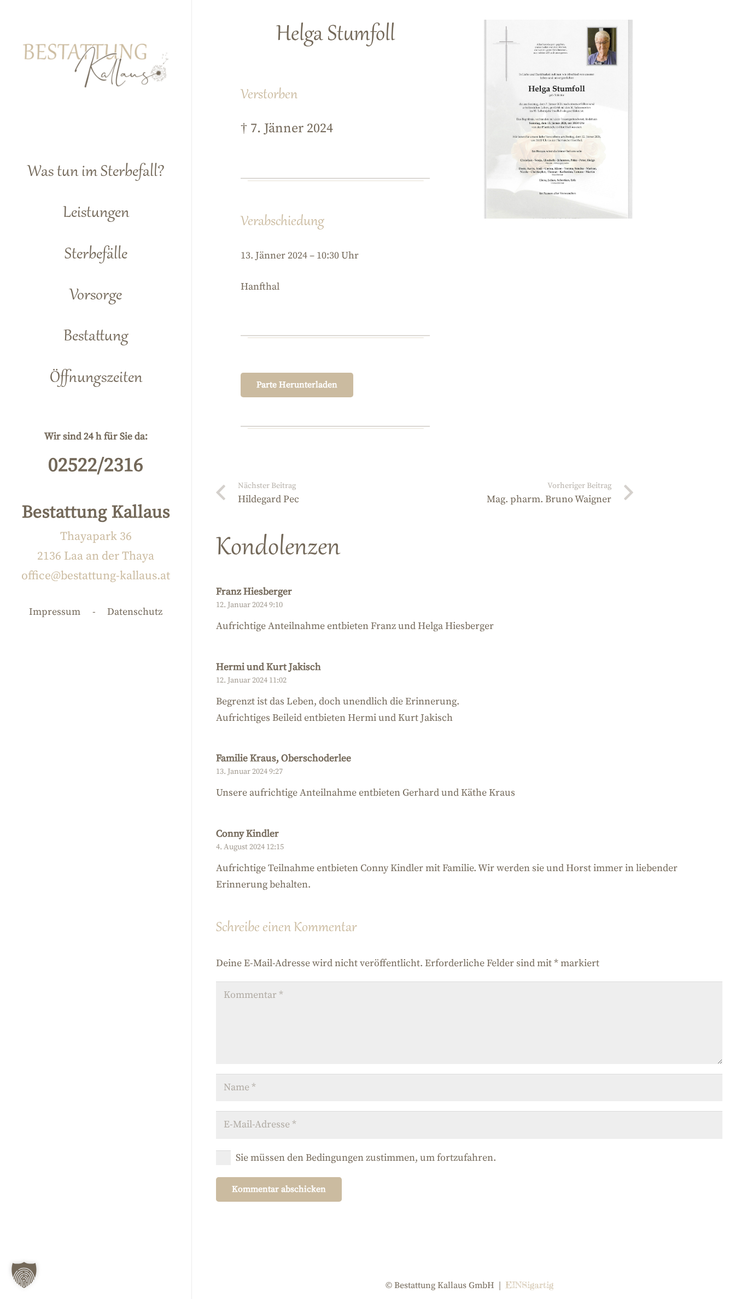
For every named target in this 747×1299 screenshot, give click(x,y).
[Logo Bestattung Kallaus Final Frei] (96, 65)
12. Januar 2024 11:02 (251, 680)
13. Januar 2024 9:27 (249, 772)
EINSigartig (529, 1284)
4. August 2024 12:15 (250, 847)
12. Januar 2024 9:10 (249, 605)
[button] (147, 208)
